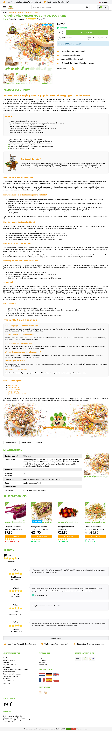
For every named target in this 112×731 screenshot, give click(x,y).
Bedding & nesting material (17, 393)
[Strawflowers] (68, 512)
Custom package (9, 671)
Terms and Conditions (10, 676)
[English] (100, 2)
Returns (6, 662)
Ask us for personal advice (17, 395)
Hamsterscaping (13, 387)
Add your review (9, 561)
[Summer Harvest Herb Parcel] (41, 512)
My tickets (42, 662)
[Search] (87, 7)
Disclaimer (6, 678)
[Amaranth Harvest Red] (15, 512)
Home (5, 12)
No (73, 729)
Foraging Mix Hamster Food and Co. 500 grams (24, 12)
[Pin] (92, 659)
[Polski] (56, 681)
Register (42, 658)
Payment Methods (9, 665)
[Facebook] (10, 704)
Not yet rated (89, 539)
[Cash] (85, 659)
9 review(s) (41, 19)
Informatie (15, 536)
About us (6, 667)
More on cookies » (82, 729)
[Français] (42, 681)
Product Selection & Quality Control (15, 669)
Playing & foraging (14, 389)
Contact (6, 658)
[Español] (49, 681)
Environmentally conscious (12, 674)
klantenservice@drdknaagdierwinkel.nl (16, 720)
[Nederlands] (42, 676)
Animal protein (13, 391)
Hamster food (12, 385)
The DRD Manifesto (10, 681)
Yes (68, 729)
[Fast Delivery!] (40, 692)
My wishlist (43, 665)
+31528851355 (8, 722)
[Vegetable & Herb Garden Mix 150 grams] (95, 512)
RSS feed (6, 683)
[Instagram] (6, 704)
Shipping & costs (9, 660)
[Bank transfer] (78, 659)
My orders (42, 660)
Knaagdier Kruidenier (17, 19)
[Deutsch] (49, 676)
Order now (43, 536)
